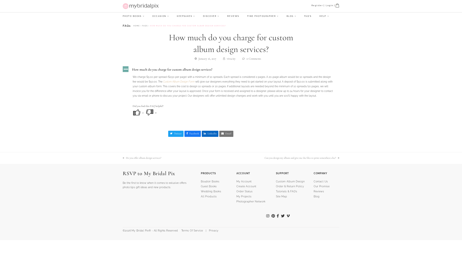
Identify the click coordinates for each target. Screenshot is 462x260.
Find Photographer (261, 16)
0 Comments (254, 58)
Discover (210, 16)
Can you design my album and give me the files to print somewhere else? (300, 158)
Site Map (281, 196)
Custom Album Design (290, 181)
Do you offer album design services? (142, 158)
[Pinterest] (273, 216)
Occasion (159, 16)
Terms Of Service (191, 230)
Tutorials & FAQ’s (286, 191)
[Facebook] (278, 216)
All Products (209, 196)
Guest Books (209, 186)
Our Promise (322, 186)
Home (136, 26)
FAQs (145, 26)
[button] (231, 69)
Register (317, 5)
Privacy (213, 230)
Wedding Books (211, 191)
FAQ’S (307, 16)
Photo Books (132, 16)
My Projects (244, 196)
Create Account (246, 186)
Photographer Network (250, 201)
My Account (244, 181)
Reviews (233, 16)
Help (322, 16)
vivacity (231, 58)
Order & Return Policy (290, 186)
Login (329, 5)
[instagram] (268, 216)
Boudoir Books (210, 181)
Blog (290, 16)
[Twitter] (283, 216)
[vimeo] (288, 216)
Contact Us (321, 181)
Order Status (244, 191)
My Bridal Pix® (141, 230)
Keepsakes (184, 16)
